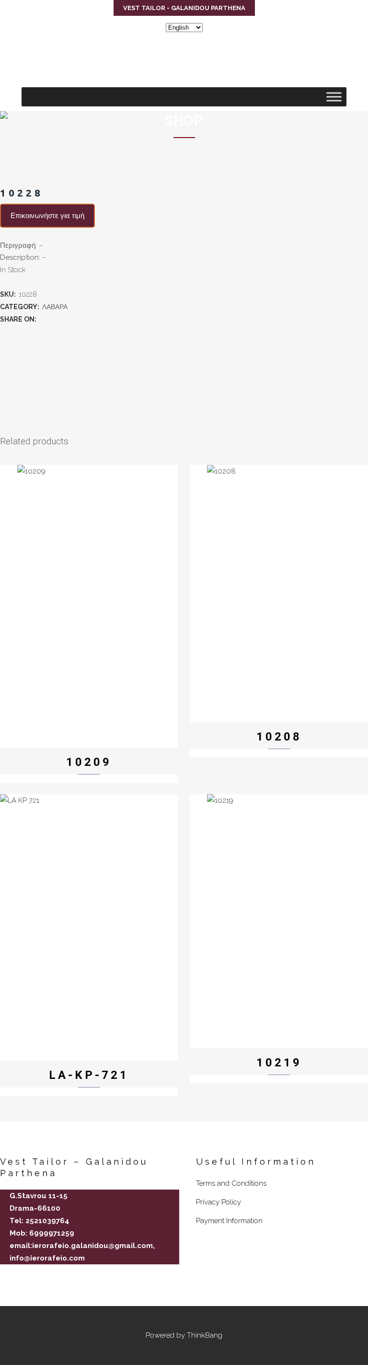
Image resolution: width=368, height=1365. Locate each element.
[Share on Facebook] (43, 319)
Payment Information (229, 1220)
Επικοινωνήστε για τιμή (47, 215)
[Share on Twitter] (54, 319)
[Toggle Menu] (334, 96)
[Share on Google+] (64, 319)
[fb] (4, 1275)
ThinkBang (204, 1335)
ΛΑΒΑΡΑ (55, 307)
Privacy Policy (218, 1202)
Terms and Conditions (231, 1183)
